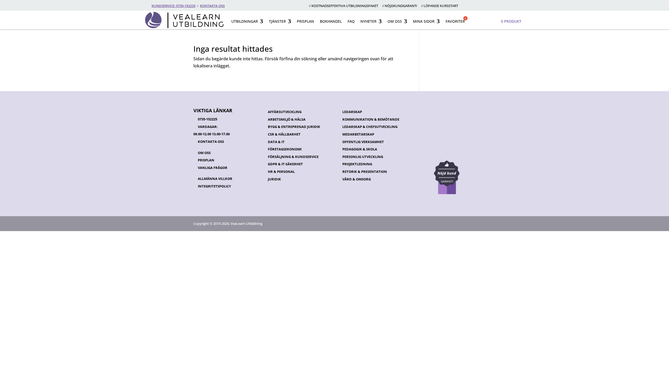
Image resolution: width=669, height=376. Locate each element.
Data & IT (276, 141)
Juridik (274, 179)
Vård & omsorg (356, 179)
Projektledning (357, 164)
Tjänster (277, 21)
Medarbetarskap (358, 134)
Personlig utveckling (362, 156)
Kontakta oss (212, 5)
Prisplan (305, 21)
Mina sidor (424, 21)
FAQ (351, 21)
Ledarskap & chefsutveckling (369, 126)
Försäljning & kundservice (293, 156)
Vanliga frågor (212, 167)
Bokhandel (331, 21)
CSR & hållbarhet (284, 134)
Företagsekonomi (285, 149)
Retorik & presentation (364, 171)
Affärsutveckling (285, 111)
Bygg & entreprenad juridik (294, 126)
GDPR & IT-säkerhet (285, 164)
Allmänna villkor (215, 178)
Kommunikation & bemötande (370, 119)
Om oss (395, 21)
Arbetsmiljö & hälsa (286, 119)
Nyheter (368, 21)
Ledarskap (352, 111)
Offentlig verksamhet (363, 141)
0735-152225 (207, 119)
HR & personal (281, 171)
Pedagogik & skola (359, 149)
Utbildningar (244, 21)
